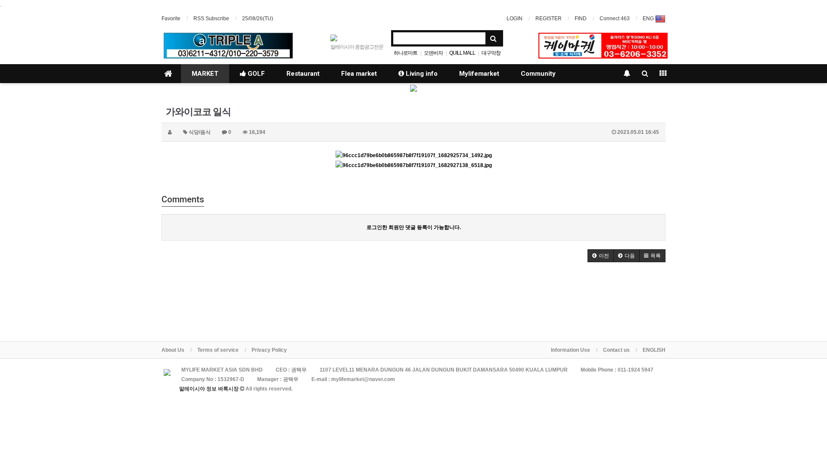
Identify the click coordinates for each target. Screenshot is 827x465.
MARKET (205, 74)
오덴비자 (433, 53)
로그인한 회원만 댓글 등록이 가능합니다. (414, 227)
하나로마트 (405, 53)
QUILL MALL (462, 53)
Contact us (616, 350)
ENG (649, 19)
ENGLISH (654, 350)
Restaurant (303, 74)
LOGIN (514, 19)
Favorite (171, 19)
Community (538, 74)
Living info (421, 74)
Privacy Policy (269, 350)
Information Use (570, 350)
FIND (581, 19)
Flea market (359, 74)
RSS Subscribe (211, 19)
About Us (173, 350)
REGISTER (548, 19)
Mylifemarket (479, 74)
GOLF (255, 74)
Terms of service (218, 350)
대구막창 (491, 53)
